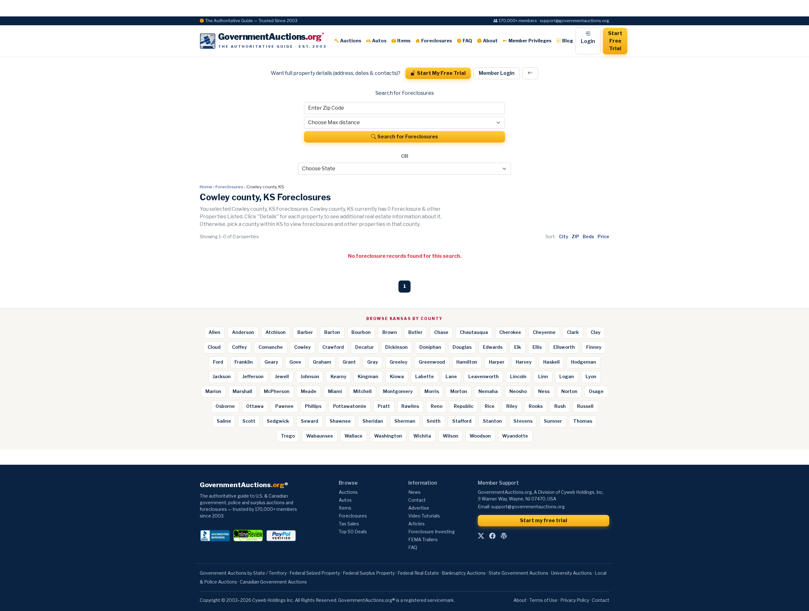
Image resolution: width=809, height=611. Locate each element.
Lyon (591, 376)
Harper (496, 362)
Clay (595, 332)
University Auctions (571, 573)
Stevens (523, 421)
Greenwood (432, 362)
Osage (596, 391)
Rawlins (410, 406)
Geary (271, 362)
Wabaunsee (319, 436)
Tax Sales (349, 523)
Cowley (302, 347)
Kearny (338, 376)
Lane (451, 376)
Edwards (492, 347)
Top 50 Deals (353, 531)
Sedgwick (278, 421)
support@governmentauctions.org (528, 506)
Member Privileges (529, 41)
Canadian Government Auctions (273, 581)
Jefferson (253, 376)
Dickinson (396, 347)
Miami (335, 391)
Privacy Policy (574, 600)
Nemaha (488, 391)
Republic (463, 406)
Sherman (404, 421)
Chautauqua (474, 332)
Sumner (553, 421)
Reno (436, 406)
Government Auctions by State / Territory (243, 573)
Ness (544, 391)
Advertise (418, 508)
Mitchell (362, 391)
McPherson (276, 391)
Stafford (461, 421)
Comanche (271, 347)
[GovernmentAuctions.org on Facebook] (492, 536)
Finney (593, 347)
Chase (441, 332)
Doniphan (430, 347)
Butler (415, 332)
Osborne (225, 406)
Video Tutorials (424, 515)
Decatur (364, 347)
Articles (416, 523)
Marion (213, 391)
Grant (349, 362)
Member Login (496, 73)
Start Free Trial (615, 40)
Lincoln (518, 376)
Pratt (384, 406)
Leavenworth (483, 376)
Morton (458, 391)
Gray (372, 362)
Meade (308, 391)
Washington (388, 436)
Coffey (239, 347)
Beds (588, 236)
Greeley (398, 362)
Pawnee (284, 406)
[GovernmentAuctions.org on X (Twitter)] (481, 536)
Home (206, 186)
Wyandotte (515, 436)
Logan (566, 376)
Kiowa (397, 376)
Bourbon (361, 332)
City (563, 236)
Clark (573, 332)
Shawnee (340, 421)
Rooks (536, 406)
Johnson (310, 376)
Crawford (333, 347)
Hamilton (466, 362)
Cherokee (510, 332)
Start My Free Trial (441, 73)
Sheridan (372, 421)
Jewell (282, 376)
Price (603, 236)
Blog (567, 41)
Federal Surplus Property (369, 573)
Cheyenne (544, 332)
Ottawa (255, 406)
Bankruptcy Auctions (464, 573)
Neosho (518, 391)
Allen (214, 332)
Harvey (524, 362)
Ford (218, 362)
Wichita (422, 436)
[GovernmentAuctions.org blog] (504, 536)
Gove (295, 362)
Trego (288, 436)
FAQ (467, 41)
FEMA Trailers (423, 539)
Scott (248, 421)
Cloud (214, 347)
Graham (322, 362)
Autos (379, 41)
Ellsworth (564, 347)
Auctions (350, 41)
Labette (424, 376)
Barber (305, 332)
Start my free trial (543, 520)
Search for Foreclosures (407, 137)
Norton (569, 391)
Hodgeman (583, 362)
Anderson (243, 332)
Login (588, 41)
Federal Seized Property (314, 573)
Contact (417, 500)
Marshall (242, 391)
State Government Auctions (518, 573)
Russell (585, 406)
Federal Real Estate (418, 573)
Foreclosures (436, 41)
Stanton (492, 421)
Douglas (462, 347)
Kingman (368, 376)
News (414, 492)
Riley (511, 406)
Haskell (551, 362)
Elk (517, 347)
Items (404, 41)
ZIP (575, 236)
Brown (389, 332)
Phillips (313, 406)
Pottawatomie (349, 406)
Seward (309, 421)
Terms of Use (543, 600)
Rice (490, 406)
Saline (224, 421)
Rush (560, 406)
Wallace (353, 436)
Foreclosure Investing (431, 531)
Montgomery (398, 391)
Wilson (450, 436)
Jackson (222, 376)
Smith (434, 421)
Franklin (243, 362)
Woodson (480, 436)
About (490, 41)
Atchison (275, 332)
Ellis (537, 347)
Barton (332, 332)
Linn (543, 376)
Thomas (582, 421)
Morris (431, 391)
